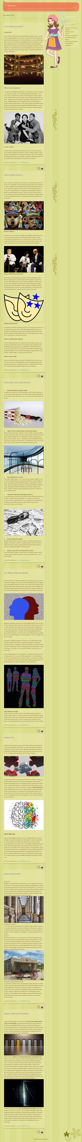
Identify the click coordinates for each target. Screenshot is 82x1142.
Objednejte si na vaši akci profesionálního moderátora (71, 43)
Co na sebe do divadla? (13, 27)
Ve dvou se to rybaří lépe (71, 35)
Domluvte (23, 787)
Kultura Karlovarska (12, 874)
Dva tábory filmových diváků (16, 573)
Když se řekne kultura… (13, 175)
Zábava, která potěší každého (16, 1014)
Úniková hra (9, 738)
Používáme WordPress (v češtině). (41, 1139)
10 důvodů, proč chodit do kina (17, 383)
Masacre (12, 5)
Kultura (28, 162)
